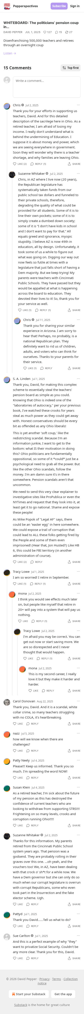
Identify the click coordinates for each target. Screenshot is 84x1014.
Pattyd (17, 914)
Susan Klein (21, 787)
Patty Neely (21, 760)
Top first (73, 68)
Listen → (9, 53)
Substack (20, 1005)
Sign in (75, 6)
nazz (16, 733)
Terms (56, 979)
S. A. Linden (21, 378)
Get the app (63, 994)
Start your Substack (30, 994)
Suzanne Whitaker (31, 173)
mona (22, 593)
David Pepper (13, 32)
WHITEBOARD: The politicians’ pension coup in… (41, 25)
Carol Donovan (24, 701)
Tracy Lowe (21, 571)
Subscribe (59, 6)
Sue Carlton (21, 935)
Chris (16, 105)
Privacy (44, 979)
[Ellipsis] (78, 105)
